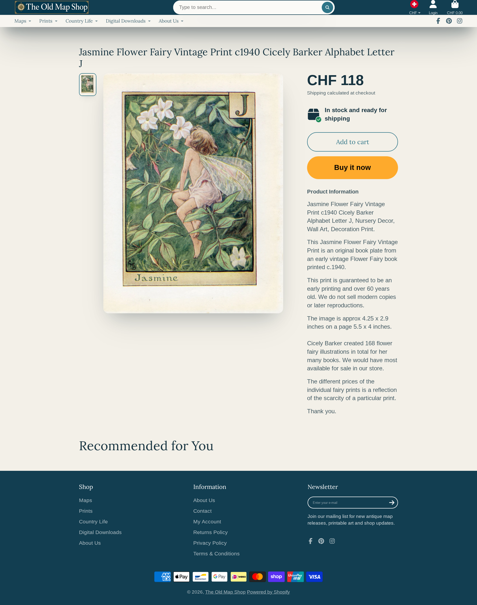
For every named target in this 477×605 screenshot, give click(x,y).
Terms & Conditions (216, 553)
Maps (20, 21)
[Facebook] (438, 21)
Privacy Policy (210, 543)
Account (433, 7)
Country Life (79, 21)
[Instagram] (460, 21)
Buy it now (352, 167)
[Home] (51, 7)
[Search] (327, 7)
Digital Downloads (126, 21)
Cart (455, 7)
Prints (45, 21)
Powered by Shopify (268, 592)
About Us (169, 21)
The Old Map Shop (225, 592)
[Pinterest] (449, 21)
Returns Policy (210, 532)
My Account (207, 521)
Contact (202, 511)
